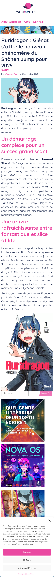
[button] (49, 520)
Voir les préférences (27, 568)
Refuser (27, 560)
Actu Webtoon (11, 21)
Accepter (27, 552)
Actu (27, 21)
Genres (38, 21)
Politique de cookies (26, 574)
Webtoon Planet (12, 74)
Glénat (5, 70)
